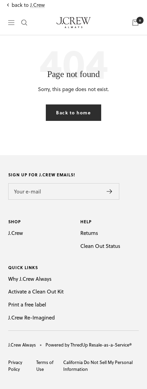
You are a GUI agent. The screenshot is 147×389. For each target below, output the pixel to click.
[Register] (109, 191)
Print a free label (27, 304)
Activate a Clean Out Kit (36, 291)
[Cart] (135, 23)
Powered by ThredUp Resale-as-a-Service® (88, 345)
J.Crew (37, 5)
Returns (89, 233)
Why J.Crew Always (30, 279)
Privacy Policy (15, 365)
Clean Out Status (100, 246)
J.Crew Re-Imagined (31, 317)
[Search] (24, 23)
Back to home (73, 112)
